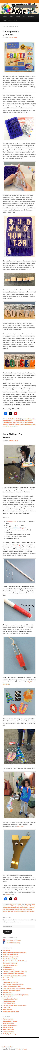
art (14, 420)
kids (21, 422)
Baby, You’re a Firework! (10, 955)
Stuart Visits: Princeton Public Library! (15, 961)
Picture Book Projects (14, 904)
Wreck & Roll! (7, 993)
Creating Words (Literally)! (11, 33)
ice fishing (17, 545)
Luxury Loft (6, 1007)
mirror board (20, 826)
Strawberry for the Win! (10, 965)
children (18, 420)
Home (5, 16)
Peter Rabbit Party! (9, 1003)
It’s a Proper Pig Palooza (10, 957)
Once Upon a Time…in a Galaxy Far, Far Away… (18, 988)
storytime (10, 911)
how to (10, 422)
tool (13, 426)
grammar (13, 908)
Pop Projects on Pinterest (13, 940)
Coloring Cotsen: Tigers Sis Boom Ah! (15, 971)
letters (27, 422)
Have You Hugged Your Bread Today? (14, 976)
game (9, 908)
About (11, 16)
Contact (18, 16)
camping (8, 894)
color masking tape (20, 528)
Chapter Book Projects (10, 1021)
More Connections (8, 1023)
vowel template (11, 521)
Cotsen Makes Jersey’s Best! (12, 986)
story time (22, 909)
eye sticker (6, 684)
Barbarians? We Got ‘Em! (11, 1012)
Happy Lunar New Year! (10, 999)
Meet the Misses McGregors (11, 990)
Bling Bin (29, 682)
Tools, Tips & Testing (14, 419)
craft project (28, 420)
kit (23, 422)
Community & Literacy (10, 963)
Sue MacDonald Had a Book (22, 911)
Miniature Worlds (8, 969)
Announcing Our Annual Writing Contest (15, 995)
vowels (32, 911)
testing (5, 426)
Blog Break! (6, 950)
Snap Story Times (8, 1029)
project (18, 424)
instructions (16, 422)
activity (27, 419)
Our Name (31, 16)
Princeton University (30, 1042)
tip (8, 426)
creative (5, 422)
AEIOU (33, 904)
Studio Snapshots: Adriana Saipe (13, 974)
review (22, 424)
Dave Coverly (31, 906)
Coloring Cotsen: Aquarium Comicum (14, 1005)
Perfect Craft (11, 424)
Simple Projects (8, 1027)
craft (22, 420)
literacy (5, 424)
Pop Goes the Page (7, 1047)
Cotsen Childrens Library (13, 943)
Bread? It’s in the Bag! (10, 959)
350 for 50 (6, 980)
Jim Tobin (31, 908)
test (34, 424)
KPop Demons (7, 1009)
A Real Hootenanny (9, 1001)
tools (16, 426)
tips (11, 426)
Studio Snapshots (8, 1032)
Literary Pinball (7, 997)
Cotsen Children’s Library (10, 20)
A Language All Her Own (10, 982)
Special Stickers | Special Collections (14, 952)
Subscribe (7, 931)
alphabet (32, 419)
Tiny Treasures (7, 967)
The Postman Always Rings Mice (13, 984)
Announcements (8, 1019)
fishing (5, 908)
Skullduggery (28, 424)
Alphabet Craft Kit (8, 420)
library (31, 422)
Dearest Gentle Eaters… (10, 978)
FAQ (24, 16)
